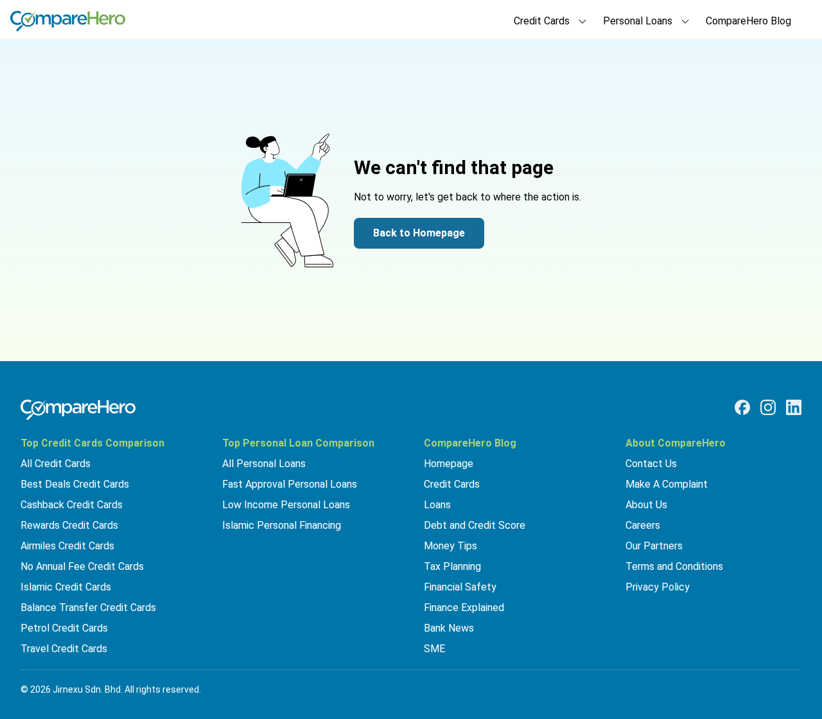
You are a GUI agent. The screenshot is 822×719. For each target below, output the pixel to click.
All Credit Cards (56, 463)
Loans (437, 505)
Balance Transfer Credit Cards (88, 607)
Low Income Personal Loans (286, 505)
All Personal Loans (264, 463)
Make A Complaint (666, 484)
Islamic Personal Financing (281, 525)
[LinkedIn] (793, 407)
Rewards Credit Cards (69, 525)
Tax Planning (452, 566)
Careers (642, 525)
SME (434, 649)
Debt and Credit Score (474, 525)
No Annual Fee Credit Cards (82, 566)
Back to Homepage (419, 233)
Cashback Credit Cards (72, 505)
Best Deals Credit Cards (75, 484)
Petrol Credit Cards (64, 628)
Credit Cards (452, 484)
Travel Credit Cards (64, 649)
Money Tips (450, 546)
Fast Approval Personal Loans (289, 484)
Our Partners (654, 546)
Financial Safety (460, 587)
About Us (646, 505)
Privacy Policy (657, 587)
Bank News (449, 628)
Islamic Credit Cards (66, 587)
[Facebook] (742, 407)
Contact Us (651, 463)
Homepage (448, 463)
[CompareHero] (78, 410)
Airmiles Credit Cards (67, 546)
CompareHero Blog (748, 21)
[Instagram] (768, 407)
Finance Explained (464, 607)
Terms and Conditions (674, 566)
